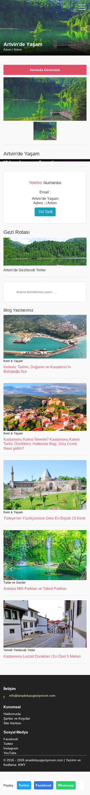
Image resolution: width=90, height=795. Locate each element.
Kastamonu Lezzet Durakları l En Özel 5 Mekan (42, 656)
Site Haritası (12, 723)
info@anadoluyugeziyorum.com (32, 695)
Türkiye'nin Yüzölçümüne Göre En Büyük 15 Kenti (44, 518)
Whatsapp (66, 785)
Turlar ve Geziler (14, 582)
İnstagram (10, 748)
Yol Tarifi (45, 212)
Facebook (43, 785)
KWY (21, 765)
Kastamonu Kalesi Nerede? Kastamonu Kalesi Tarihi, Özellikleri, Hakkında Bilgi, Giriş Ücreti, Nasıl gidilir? (41, 443)
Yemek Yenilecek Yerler (19, 650)
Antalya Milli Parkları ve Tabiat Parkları (34, 589)
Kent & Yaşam (13, 361)
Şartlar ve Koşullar (16, 718)
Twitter (24, 785)
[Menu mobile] (81, 8)
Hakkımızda (12, 714)
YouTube (9, 753)
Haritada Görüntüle (45, 70)
